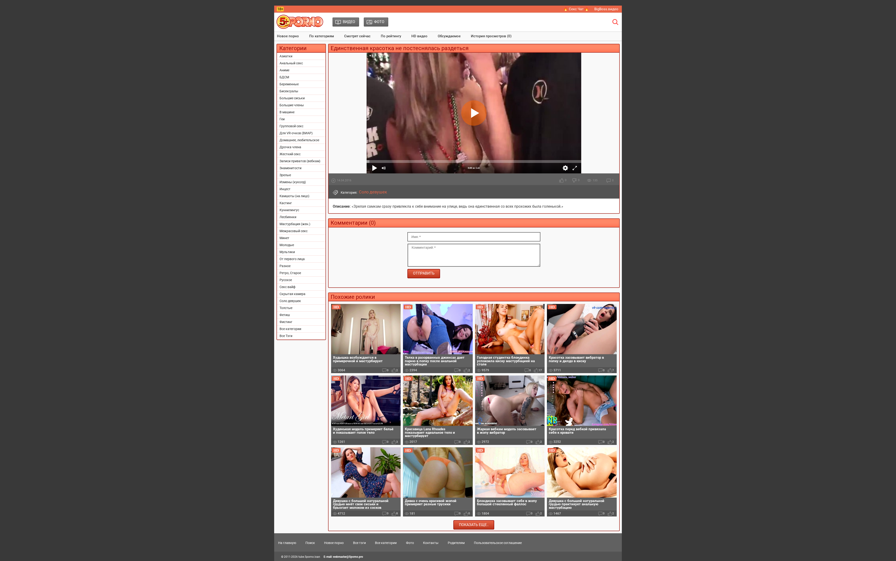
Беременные (289, 84)
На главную (287, 543)
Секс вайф (287, 287)
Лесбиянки (288, 217)
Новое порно (288, 36)
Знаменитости (290, 168)
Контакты (430, 543)
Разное (285, 266)
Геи (282, 119)
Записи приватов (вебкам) (300, 161)
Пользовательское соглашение (498, 543)
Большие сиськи (292, 98)
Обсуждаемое (449, 36)
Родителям (456, 543)
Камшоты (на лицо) (294, 196)
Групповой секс (291, 126)
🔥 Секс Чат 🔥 (576, 9)
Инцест (285, 189)
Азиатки (286, 56)
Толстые (286, 308)
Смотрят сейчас (357, 36)
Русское (286, 280)
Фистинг (286, 322)
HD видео (419, 36)
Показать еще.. (474, 525)
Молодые (287, 245)
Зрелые (285, 175)
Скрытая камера (292, 294)
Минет (284, 238)
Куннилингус (289, 210)
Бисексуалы (289, 91)
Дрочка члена (290, 147)
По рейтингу (391, 36)
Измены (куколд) (293, 182)
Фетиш (285, 315)
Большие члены (292, 105)
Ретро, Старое (290, 273)
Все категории (290, 329)
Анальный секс (291, 63)
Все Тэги (286, 336)
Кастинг (286, 203)
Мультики (287, 252)
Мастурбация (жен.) (295, 224)
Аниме (284, 70)
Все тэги (359, 543)
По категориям (321, 36)
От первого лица (292, 259)
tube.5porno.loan (309, 556)
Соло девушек (290, 301)
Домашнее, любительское (299, 140)
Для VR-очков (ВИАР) (296, 133)
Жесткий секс (290, 154)
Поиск (310, 543)
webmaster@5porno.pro (348, 556)
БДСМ (284, 77)
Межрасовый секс (294, 231)
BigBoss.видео (606, 9)
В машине (287, 112)
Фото (410, 543)
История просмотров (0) (491, 36)
